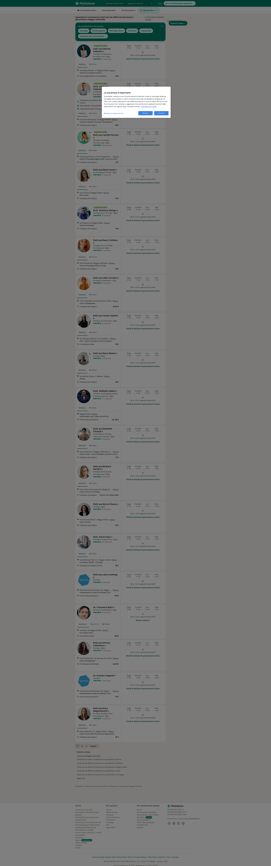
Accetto (161, 113)
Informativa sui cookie (148, 107)
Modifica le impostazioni (113, 113)
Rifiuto (145, 113)
